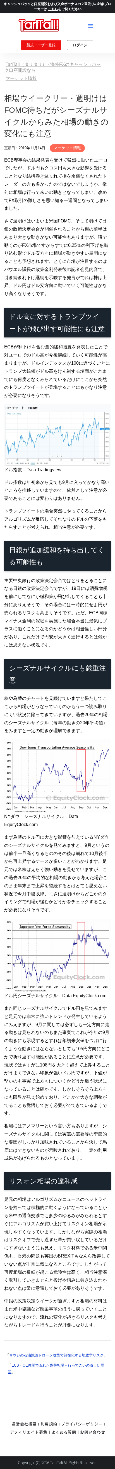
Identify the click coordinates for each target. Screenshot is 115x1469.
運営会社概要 (24, 1424)
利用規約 (48, 1424)
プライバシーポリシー (82, 1424)
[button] (91, 26)
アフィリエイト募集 (28, 1432)
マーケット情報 (67, 148)
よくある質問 (63, 1432)
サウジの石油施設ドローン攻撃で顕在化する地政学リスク (56, 1355)
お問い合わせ (92, 1432)
